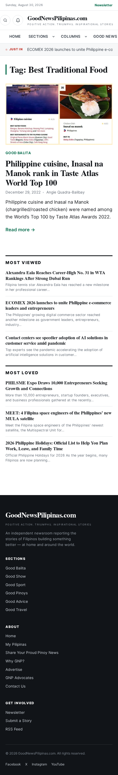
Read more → (20, 229)
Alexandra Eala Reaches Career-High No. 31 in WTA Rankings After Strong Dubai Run (55, 275)
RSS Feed (14, 729)
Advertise (13, 669)
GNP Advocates (19, 677)
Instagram (39, 764)
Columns (71, 36)
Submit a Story (18, 720)
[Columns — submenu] (85, 36)
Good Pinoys (16, 593)
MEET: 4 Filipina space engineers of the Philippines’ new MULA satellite (58, 416)
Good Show (15, 576)
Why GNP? (14, 661)
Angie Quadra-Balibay (65, 192)
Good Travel (16, 609)
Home (15, 36)
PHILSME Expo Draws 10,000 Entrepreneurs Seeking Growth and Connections (56, 385)
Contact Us (15, 686)
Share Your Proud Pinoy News (31, 652)
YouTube (57, 764)
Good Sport (15, 585)
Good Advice (16, 601)
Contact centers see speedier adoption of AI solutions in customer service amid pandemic (56, 340)
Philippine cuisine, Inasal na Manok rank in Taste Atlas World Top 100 (54, 172)
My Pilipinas (15, 644)
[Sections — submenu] (53, 36)
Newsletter (104, 5)
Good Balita (18, 153)
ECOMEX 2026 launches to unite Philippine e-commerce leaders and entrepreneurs (58, 305)
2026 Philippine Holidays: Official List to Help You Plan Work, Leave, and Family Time (56, 446)
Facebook (13, 764)
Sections (38, 36)
